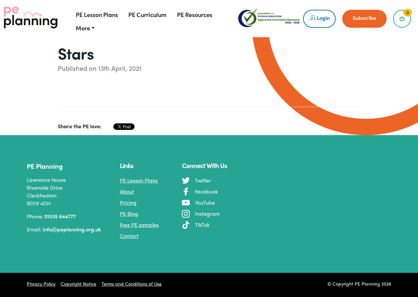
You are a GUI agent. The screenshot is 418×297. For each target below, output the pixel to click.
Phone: (51, 216)
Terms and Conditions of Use (132, 283)
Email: (54, 229)
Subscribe (364, 18)
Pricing (128, 202)
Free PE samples (139, 224)
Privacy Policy (41, 283)
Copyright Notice (78, 283)
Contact (129, 236)
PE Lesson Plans (139, 180)
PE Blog (129, 213)
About (127, 191)
